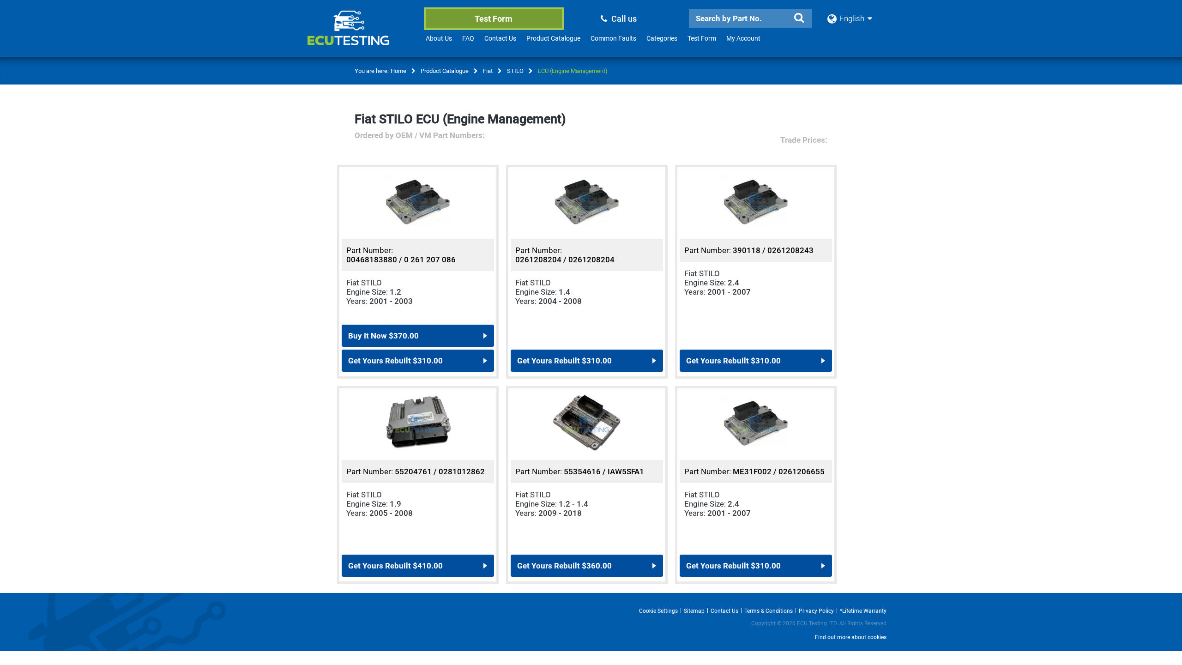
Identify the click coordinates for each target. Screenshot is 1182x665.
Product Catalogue (553, 38)
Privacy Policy (816, 611)
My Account (743, 38)
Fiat (488, 70)
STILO (515, 70)
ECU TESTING (361, 35)
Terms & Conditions (768, 611)
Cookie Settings (658, 611)
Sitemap (694, 611)
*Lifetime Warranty (863, 611)
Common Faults (613, 38)
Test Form (494, 19)
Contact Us (500, 38)
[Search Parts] (799, 18)
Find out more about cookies (850, 637)
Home (398, 70)
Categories (661, 38)
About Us (439, 38)
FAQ (468, 38)
